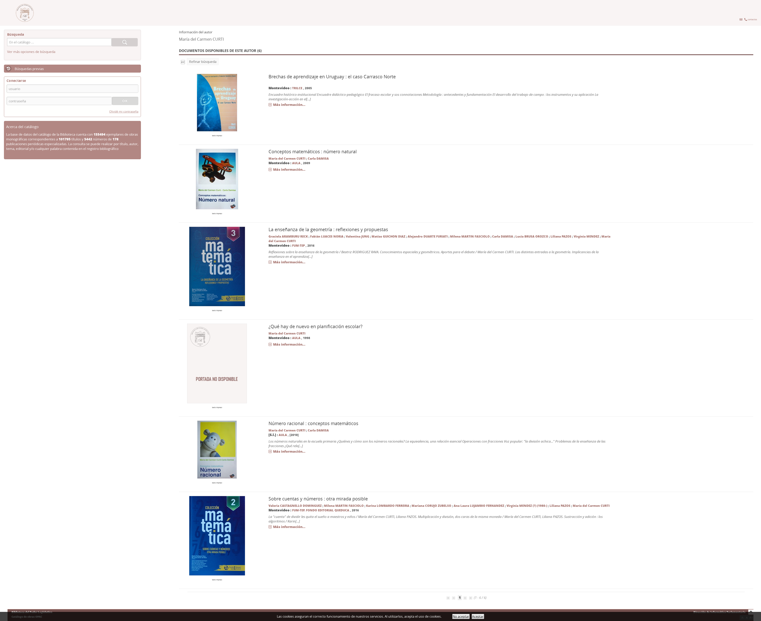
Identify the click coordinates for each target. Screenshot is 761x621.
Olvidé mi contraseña (123, 111)
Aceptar (478, 616)
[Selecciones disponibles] (183, 61)
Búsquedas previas (29, 68)
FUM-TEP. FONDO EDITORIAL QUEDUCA (320, 510)
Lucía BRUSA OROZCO (531, 236)
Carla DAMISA (318, 158)
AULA (296, 163)
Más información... (289, 104)
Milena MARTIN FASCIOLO (470, 236)
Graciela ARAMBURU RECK (288, 236)
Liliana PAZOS (561, 236)
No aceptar (461, 616)
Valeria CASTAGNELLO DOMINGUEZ (295, 506)
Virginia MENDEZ (586, 236)
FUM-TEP (299, 245)
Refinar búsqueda (202, 61)
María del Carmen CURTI (287, 158)
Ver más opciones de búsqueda (31, 51)
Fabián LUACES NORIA (326, 236)
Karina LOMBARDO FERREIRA (387, 506)
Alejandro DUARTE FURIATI (428, 236)
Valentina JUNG (357, 236)
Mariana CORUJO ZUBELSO (431, 506)
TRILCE (297, 88)
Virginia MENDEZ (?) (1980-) (527, 506)
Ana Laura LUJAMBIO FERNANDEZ (479, 506)
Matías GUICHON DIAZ (388, 236)
